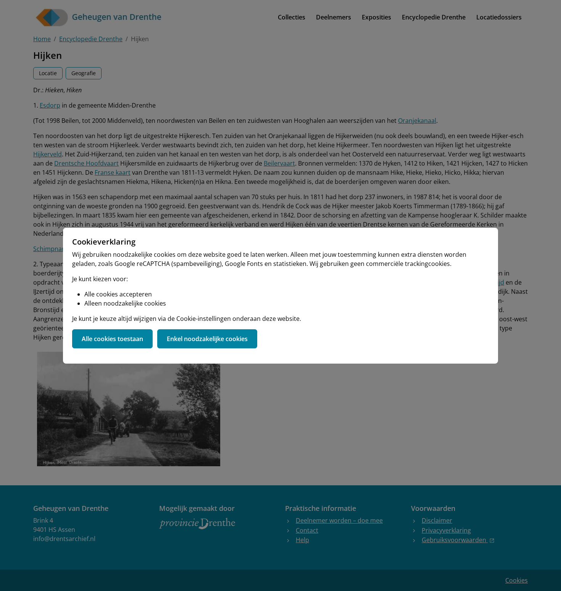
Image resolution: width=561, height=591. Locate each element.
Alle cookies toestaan (112, 339)
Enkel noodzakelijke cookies (207, 339)
